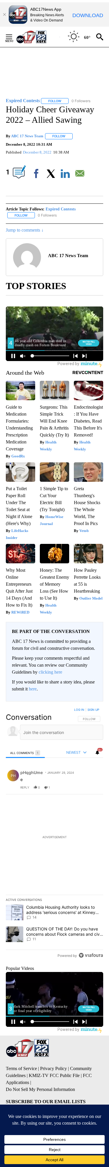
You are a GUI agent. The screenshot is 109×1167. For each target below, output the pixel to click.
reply (24, 787)
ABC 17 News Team (27, 136)
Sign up (93, 709)
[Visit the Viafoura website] (90, 955)
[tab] (25, 752)
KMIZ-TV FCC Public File (54, 1075)
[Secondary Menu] (13, 37)
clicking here (50, 672)
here (33, 688)
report (93, 787)
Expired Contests (61, 209)
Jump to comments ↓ (25, 230)
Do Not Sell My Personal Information (40, 1089)
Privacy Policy (53, 1068)
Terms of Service (21, 1068)
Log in (79, 709)
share (80, 787)
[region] (54, 834)
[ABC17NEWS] (38, 36)
